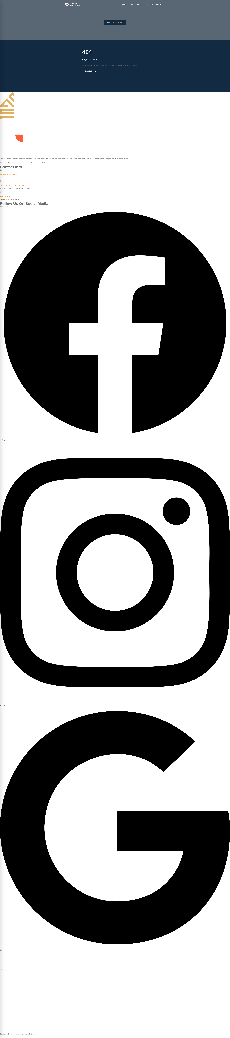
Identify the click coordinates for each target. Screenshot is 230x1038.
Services (140, 4)
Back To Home (90, 71)
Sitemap (49, 1034)
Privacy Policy (40, 1034)
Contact (159, 4)
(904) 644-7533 (5, 177)
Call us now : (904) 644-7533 (9, 1036)
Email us (5, 196)
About (132, 4)
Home (124, 4)
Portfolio (150, 4)
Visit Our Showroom (12, 186)
